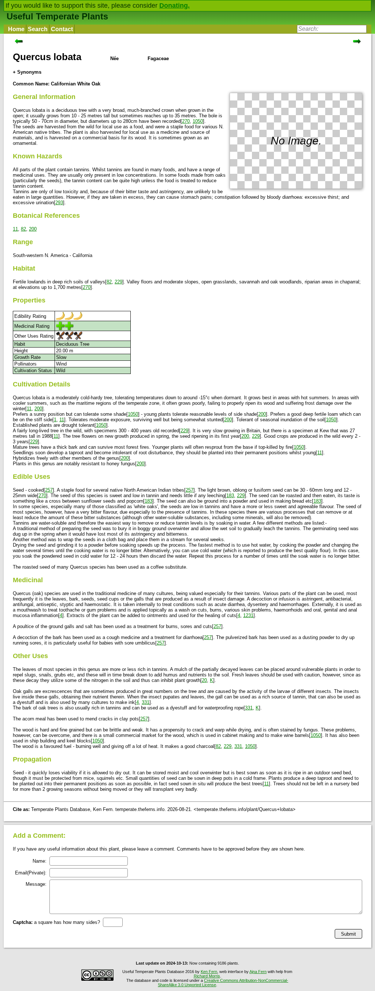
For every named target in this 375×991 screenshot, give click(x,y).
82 (23, 229)
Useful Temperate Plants (57, 16)
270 (186, 121)
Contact (62, 29)
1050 (198, 121)
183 (230, 495)
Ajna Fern (258, 971)
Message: (36, 884)
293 (59, 202)
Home (16, 29)
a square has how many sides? (56, 922)
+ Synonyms (27, 72)
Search (38, 29)
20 (204, 680)
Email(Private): (31, 873)
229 (118, 282)
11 (15, 229)
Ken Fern (209, 971)
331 (145, 702)
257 (49, 490)
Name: (40, 861)
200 (33, 229)
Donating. (174, 5)
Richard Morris (207, 976)
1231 (248, 615)
